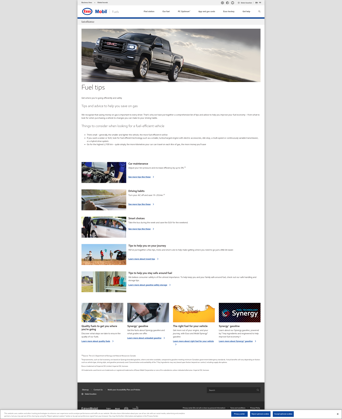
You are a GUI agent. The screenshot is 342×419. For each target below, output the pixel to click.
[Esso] (126, 408)
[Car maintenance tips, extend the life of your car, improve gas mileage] (103, 173)
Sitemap (85, 389)
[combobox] (234, 390)
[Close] (338, 414)
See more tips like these (139, 176)
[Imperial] (136, 407)
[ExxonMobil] (89, 408)
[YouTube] (232, 3)
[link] (149, 11)
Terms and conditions (237, 408)
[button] (259, 11)
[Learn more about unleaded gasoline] (148, 313)
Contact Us (98, 389)
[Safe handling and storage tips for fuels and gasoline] (103, 282)
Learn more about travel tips (141, 259)
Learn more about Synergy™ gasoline (236, 341)
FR (260, 2)
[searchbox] (231, 390)
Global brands (102, 2)
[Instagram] (222, 3)
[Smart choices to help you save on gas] (103, 228)
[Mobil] (117, 408)
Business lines (86, 2)
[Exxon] (108, 408)
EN (256, 3)
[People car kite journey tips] (103, 255)
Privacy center (239, 414)
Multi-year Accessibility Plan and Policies (124, 389)
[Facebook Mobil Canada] (227, 3)
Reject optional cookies (260, 414)
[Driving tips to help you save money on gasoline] (103, 200)
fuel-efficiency (87, 21)
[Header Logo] (104, 11)
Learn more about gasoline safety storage (147, 285)
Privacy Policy (255, 408)
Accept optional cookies (283, 414)
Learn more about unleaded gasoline (144, 338)
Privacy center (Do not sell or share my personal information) (204, 408)
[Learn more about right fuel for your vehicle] (194, 313)
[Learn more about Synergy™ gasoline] (240, 313)
